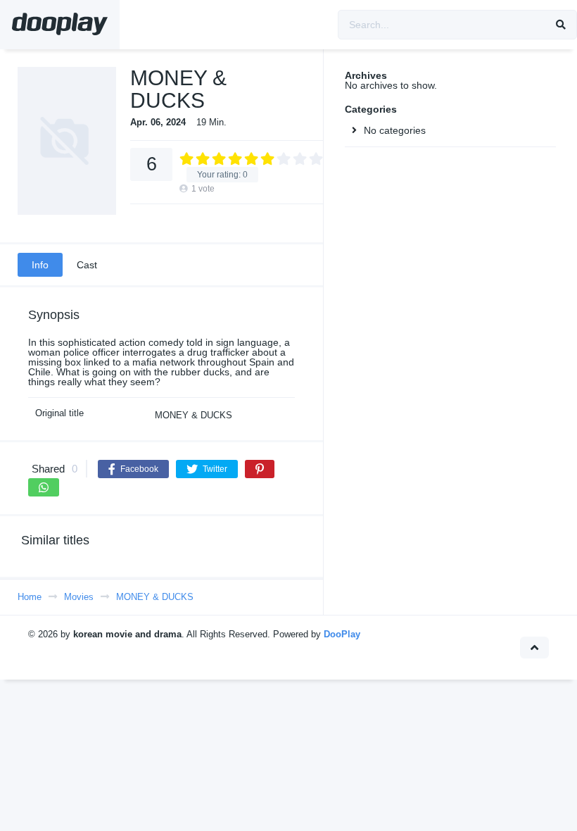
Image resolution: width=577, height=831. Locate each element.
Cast (87, 264)
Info (40, 264)
